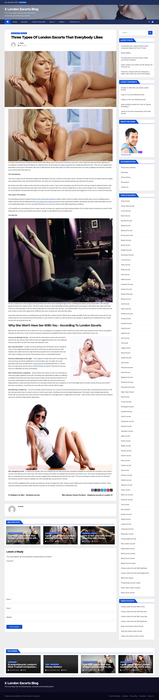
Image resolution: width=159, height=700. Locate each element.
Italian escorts (125, 436)
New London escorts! (128, 544)
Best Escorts (125, 397)
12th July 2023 (127, 670)
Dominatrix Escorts (127, 255)
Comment (10, 561)
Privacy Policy (126, 177)
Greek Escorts (125, 372)
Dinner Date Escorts (128, 206)
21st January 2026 (53, 670)
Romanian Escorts (127, 382)
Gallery (24, 22)
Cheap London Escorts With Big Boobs (134, 568)
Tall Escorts (125, 362)
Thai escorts (125, 504)
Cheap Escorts (16, 33)
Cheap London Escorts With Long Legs (134, 616)
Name (8, 599)
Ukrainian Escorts (127, 367)
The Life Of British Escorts (135, 94)
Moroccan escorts (127, 495)
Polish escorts (125, 441)
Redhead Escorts (127, 294)
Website (9, 617)
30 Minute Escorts (127, 313)
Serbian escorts (126, 480)
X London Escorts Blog (21, 9)
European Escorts (127, 284)
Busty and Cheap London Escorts (132, 626)
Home (15, 22)
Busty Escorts (125, 245)
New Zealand (125, 509)
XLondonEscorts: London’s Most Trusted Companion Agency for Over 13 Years (22, 666)
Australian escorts (127, 431)
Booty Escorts (125, 353)
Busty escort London (128, 592)
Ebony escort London (128, 553)
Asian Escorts (125, 265)
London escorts (65, 165)
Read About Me (126, 154)
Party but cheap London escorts (131, 631)
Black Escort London (128, 558)
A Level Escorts (126, 402)
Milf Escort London (127, 578)
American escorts (127, 499)
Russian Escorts (126, 289)
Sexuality (23, 33)
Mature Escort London (128, 563)
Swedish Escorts (126, 411)
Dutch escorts (125, 460)
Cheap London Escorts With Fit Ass (133, 606)
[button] (149, 22)
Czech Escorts (126, 211)
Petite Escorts (125, 269)
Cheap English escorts (128, 539)
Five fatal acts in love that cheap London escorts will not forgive (22, 538)
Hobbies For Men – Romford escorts (25, 495)
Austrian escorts (126, 514)
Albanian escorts (126, 485)
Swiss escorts (125, 490)
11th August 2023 (90, 670)
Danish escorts (126, 455)
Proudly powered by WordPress (13, 696)
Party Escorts (125, 201)
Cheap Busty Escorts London (131, 583)
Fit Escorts (124, 343)
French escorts (126, 416)
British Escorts (126, 225)
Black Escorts (125, 216)
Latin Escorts (125, 274)
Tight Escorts (125, 333)
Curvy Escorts (125, 260)
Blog (52, 22)
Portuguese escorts (127, 421)
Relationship (11, 533)
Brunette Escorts (126, 221)
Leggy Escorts (126, 348)
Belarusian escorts (127, 534)
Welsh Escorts (126, 519)
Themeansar (36, 696)
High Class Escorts (127, 392)
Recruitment (125, 182)
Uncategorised (12, 662)
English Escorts (126, 250)
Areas (62, 22)
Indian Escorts (126, 279)
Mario (22, 43)
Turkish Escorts (126, 358)
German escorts (126, 451)
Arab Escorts (125, 304)
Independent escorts (128, 548)
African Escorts (126, 309)
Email (8, 608)
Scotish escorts (126, 465)
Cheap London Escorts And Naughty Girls (135, 573)
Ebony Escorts (126, 299)
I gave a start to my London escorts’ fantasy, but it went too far (60, 538)
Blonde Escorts (126, 240)
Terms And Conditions (128, 167)
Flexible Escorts (126, 323)
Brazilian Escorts (126, 230)
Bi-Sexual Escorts (127, 235)
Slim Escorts (125, 338)
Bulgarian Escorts (127, 377)
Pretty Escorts (125, 328)
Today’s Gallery (39, 22)
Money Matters (126, 53)
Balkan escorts (126, 446)
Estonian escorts (126, 475)
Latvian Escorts (126, 524)
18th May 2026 (14, 670)
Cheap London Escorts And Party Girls (134, 611)
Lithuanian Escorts (127, 529)
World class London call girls (130, 588)
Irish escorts (125, 470)
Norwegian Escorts (127, 406)
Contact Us (74, 22)
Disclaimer (124, 172)
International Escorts (128, 387)
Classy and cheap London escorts (132, 636)
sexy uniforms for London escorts (46, 201)
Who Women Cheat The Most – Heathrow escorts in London (86, 495)
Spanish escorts (126, 426)
